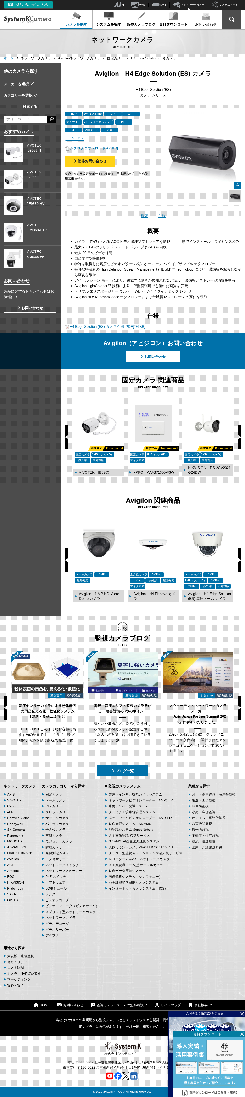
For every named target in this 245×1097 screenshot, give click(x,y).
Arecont (13, 871)
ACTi (10, 865)
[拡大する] (237, 185)
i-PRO (11, 812)
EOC (10, 877)
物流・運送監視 (203, 841)
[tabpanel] (235, 196)
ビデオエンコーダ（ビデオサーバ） (72, 906)
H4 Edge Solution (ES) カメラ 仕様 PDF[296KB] (107, 326)
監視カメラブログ (141, 24)
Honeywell (15, 824)
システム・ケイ (228, 4)
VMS (142, 4)
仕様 (162, 216)
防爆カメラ (53, 847)
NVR (163, 4)
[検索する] (51, 119)
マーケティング (19, 979)
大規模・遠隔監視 (20, 956)
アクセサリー (55, 859)
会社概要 (201, 1005)
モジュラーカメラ (58, 841)
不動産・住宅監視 (205, 835)
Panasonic (15, 835)
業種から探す (199, 786)
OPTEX (12, 900)
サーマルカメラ (57, 818)
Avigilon (13, 859)
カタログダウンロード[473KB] (94, 148)
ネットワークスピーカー (63, 871)
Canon (12, 806)
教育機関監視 (202, 824)
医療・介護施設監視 (207, 847)
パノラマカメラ (57, 824)
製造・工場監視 (203, 800)
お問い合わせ (206, 24)
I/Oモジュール (56, 888)
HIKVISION (15, 882)
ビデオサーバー (57, 930)
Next (239, 437)
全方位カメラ (55, 829)
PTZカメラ (53, 806)
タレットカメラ (57, 812)
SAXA (11, 894)
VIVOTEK (14, 800)
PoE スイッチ (55, 877)
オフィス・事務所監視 (208, 818)
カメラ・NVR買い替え (24, 974)
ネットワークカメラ (192, 4)
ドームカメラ (55, 800)
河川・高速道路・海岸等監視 (213, 794)
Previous (66, 437)
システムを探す (108, 24)
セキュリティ (17, 962)
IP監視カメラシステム (123, 786)
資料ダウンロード (173, 24)
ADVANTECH (17, 847)
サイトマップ (171, 1005)
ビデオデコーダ (57, 924)
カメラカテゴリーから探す (63, 786)
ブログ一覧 (125, 771)
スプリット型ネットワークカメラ (70, 912)
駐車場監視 (200, 806)
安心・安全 (15, 985)
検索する (30, 106)
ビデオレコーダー (58, 900)
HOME (45, 1005)
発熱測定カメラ (57, 853)
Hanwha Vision (18, 818)
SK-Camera (16, 829)
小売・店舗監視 (203, 812)
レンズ (50, 894)
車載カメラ (53, 835)
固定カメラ (53, 794)
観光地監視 (200, 829)
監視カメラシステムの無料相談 (120, 1005)
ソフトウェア (55, 882)
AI (122, 4)
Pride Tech (15, 888)
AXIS (11, 794)
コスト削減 (15, 968)
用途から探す (14, 948)
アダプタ (52, 935)
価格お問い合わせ (92, 161)
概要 (144, 216)
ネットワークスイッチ (62, 865)
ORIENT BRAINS (20, 853)
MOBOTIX (15, 841)
